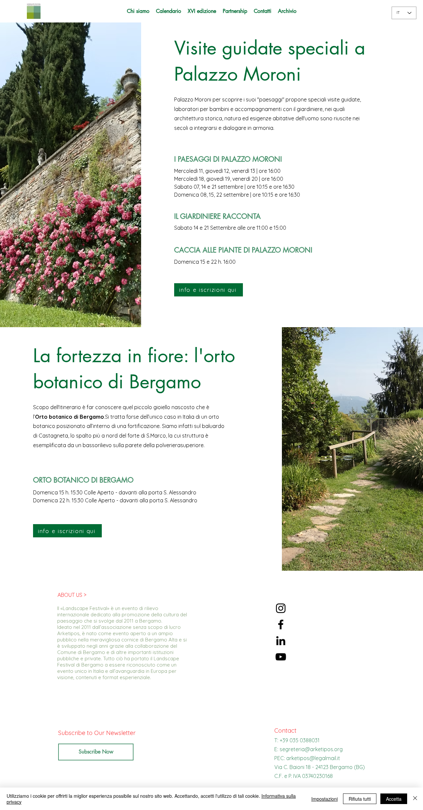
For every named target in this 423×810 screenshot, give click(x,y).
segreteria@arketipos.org (311, 749)
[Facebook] (280, 624)
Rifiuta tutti (360, 798)
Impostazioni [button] (324, 798)
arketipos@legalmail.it (313, 758)
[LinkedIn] (280, 640)
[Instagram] (280, 608)
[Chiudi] (415, 799)
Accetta (394, 798)
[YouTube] (280, 656)
